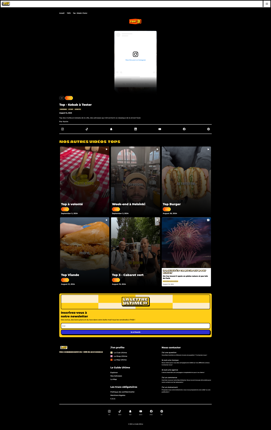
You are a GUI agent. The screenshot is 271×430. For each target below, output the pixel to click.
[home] (6, 4)
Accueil (61, 13)
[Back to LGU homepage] (63, 348)
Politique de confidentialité (122, 392)
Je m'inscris (135, 332)
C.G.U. (113, 399)
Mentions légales (117, 395)
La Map (113, 379)
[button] (266, 4)
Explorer (114, 373)
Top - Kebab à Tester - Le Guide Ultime (135, 84)
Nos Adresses (116, 376)
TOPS (69, 13)
